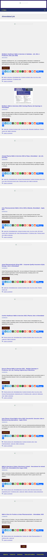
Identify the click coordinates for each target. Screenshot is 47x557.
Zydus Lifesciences (38, 491)
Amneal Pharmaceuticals (24, 179)
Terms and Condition (30, 554)
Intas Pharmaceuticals (22, 233)
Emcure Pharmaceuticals (8, 394)
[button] (44, 10)
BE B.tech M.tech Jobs (13, 181)
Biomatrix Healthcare (7, 79)
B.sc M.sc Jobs (37, 77)
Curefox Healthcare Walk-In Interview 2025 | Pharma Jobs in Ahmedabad (23, 315)
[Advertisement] (23, 44)
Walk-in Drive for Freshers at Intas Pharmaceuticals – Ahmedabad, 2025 (23, 514)
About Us (5, 554)
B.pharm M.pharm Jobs (27, 77)
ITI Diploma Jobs (17, 79)
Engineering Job (12, 233)
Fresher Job (25, 536)
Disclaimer (20, 554)
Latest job (6, 129)
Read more (6, 68)
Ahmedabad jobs (16, 77)
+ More (23, 546)
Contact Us (12, 554)
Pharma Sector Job (24, 181)
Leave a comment (8, 81)
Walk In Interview (8, 77)
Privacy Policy (40, 554)
